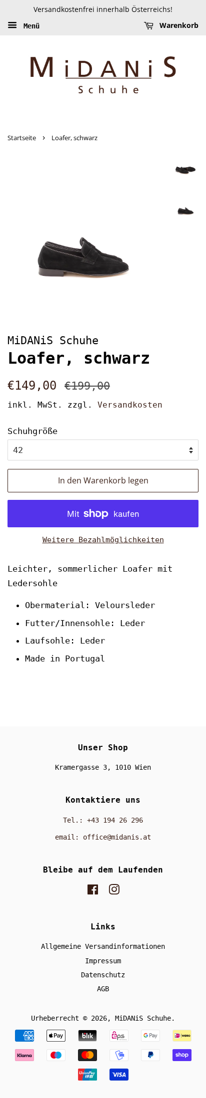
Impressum (103, 961)
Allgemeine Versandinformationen (103, 946)
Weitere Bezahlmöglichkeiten (103, 539)
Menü (30, 25)
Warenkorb (178, 25)
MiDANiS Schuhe (143, 1018)
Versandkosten (130, 405)
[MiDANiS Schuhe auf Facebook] (92, 891)
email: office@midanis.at (103, 837)
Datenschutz (103, 975)
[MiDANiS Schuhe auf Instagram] (114, 891)
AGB (103, 989)
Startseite (22, 137)
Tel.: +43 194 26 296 (103, 820)
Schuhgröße (33, 431)
